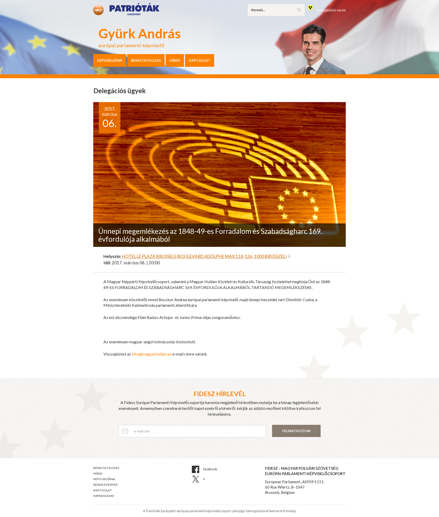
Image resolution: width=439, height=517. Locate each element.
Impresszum (103, 496)
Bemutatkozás (146, 60)
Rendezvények (105, 485)
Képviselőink (109, 60)
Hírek (174, 60)
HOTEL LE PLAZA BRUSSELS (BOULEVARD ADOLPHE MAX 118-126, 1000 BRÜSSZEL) (204, 256)
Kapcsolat (199, 60)
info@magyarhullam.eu (152, 353)
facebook (209, 469)
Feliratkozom (296, 431)
